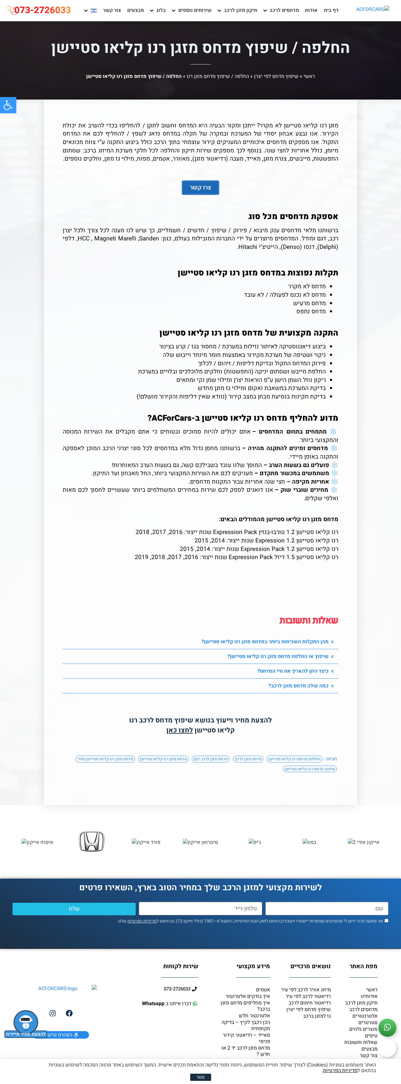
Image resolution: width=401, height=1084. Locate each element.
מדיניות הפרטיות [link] (142, 921)
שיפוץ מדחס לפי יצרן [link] (276, 76)
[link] (8, 105)
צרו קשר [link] (200, 187)
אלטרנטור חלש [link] (254, 1016)
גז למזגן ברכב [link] (317, 1016)
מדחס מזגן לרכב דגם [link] (211, 759)
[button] (200, 641)
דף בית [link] (331, 10)
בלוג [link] (161, 10)
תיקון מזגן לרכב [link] (240, 10)
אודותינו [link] (369, 996)
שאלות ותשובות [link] (361, 1042)
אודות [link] (311, 10)
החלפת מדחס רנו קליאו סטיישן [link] (294, 759)
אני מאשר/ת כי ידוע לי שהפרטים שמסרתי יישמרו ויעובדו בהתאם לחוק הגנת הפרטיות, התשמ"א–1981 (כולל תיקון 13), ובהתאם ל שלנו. (250, 921)
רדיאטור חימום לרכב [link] (310, 1003)
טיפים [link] (371, 1036)
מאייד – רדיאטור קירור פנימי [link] (246, 1038)
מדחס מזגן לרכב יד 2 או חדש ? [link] (245, 1051)
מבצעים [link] (135, 10)
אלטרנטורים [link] (365, 1016)
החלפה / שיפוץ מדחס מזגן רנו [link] (218, 76)
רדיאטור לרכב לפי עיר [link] (308, 996)
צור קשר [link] (112, 10)
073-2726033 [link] (42, 10)
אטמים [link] (263, 990)
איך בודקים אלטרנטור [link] (248, 996)
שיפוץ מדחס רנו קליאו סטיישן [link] (310, 769)
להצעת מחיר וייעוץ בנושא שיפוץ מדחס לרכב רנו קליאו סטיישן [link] (200, 725)
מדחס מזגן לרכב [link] (248, 759)
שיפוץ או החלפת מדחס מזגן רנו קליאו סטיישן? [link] (278, 656)
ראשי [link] (309, 76)
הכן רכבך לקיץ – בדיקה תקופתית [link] (245, 1025)
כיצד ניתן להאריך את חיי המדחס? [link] (293, 671)
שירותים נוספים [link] (194, 10)
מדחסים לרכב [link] (284, 10)
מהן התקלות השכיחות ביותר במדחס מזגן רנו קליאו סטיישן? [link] (265, 641)
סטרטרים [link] (368, 1023)
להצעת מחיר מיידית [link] (26, 1034)
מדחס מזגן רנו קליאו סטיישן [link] (163, 759)
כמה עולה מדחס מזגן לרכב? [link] (298, 686)
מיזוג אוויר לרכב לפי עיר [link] (306, 990)
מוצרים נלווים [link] (363, 1029)
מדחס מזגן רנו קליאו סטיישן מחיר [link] (105, 759)
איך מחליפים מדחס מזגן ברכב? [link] (245, 1006)
